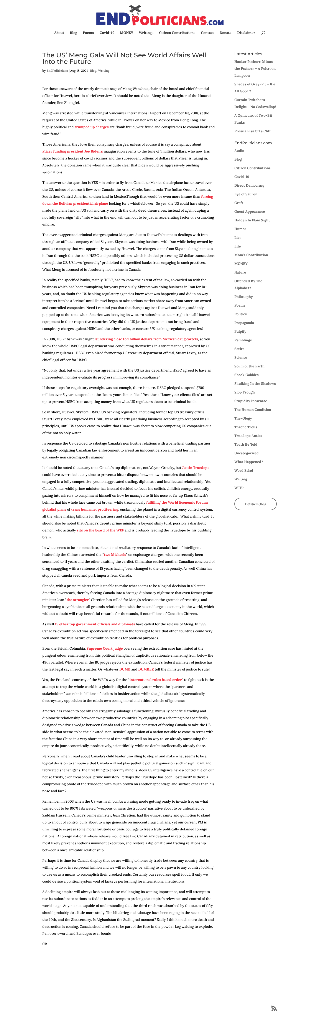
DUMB (124, 669)
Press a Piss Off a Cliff (252, 131)
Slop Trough (244, 392)
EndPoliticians (57, 71)
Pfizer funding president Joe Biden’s (72, 151)
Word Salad (243, 470)
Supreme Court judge (105, 648)
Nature (240, 272)
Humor (240, 229)
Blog (73, 33)
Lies (237, 237)
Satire (239, 349)
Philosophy (243, 296)
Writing (104, 71)
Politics (240, 314)
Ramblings (243, 340)
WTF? (239, 488)
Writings (146, 33)
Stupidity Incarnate (250, 401)
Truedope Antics (248, 435)
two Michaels (115, 554)
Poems (88, 33)
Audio (239, 150)
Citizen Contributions (177, 33)
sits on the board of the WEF (100, 530)
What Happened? (248, 462)
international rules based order (156, 679)
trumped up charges (92, 127)
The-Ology (243, 418)
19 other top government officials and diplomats (95, 624)
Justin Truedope (195, 467)
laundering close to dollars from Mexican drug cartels (146, 339)
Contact (207, 33)
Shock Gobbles (246, 375)
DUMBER (146, 669)
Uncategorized (246, 453)
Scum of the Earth (249, 366)
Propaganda (244, 322)
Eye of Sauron (245, 194)
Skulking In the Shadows (255, 383)
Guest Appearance (249, 211)
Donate (226, 33)
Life (237, 246)
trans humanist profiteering (94, 509)
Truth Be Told (245, 444)
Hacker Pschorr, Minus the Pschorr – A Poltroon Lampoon (255, 68)
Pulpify (240, 331)
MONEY (126, 33)
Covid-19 (107, 33)
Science (240, 357)
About (59, 33)
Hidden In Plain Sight (252, 220)
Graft (238, 203)
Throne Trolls (245, 427)
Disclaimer (246, 33)
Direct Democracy (249, 185)
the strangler (78, 599)
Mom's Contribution (251, 255)
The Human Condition (252, 409)
